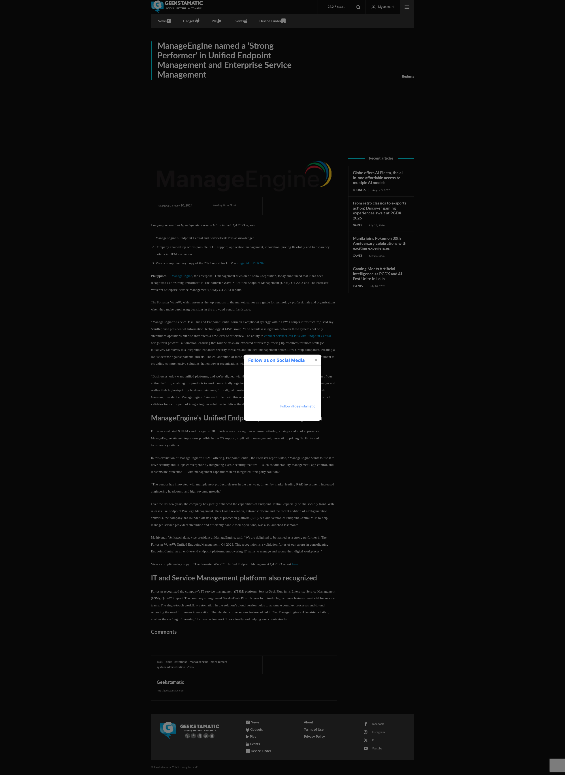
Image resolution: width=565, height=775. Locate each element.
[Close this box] (315, 360)
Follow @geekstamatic (297, 406)
